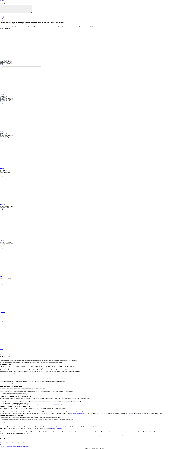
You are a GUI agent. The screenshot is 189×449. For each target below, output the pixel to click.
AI (2, 20)
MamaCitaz (2, 312)
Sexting (3, 16)
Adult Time (2, 58)
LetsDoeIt (2, 94)
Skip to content (2, 0)
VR (2, 19)
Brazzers (1, 131)
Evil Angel (2, 276)
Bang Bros (2, 168)
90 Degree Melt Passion (3, 2)
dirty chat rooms (56, 404)
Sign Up (1, 64)
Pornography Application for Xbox (56, 428)
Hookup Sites (4, 14)
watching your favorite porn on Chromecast (78, 413)
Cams (3, 17)
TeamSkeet (2, 240)
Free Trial (1, 101)
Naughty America (3, 204)
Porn (2, 18)
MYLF (1, 349)
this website (131, 413)
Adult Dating (4, 15)
